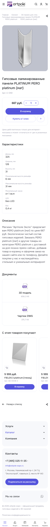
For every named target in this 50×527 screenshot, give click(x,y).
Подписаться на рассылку (22, 481)
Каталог (10, 432)
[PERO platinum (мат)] (25, 48)
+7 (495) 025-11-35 (16, 460)
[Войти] (41, 4)
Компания (11, 438)
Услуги (9, 426)
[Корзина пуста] (46, 4)
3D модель (25, 292)
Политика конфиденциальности (16, 515)
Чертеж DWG (25, 316)
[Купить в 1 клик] (7, 368)
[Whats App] (42, 496)
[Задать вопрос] (41, 119)
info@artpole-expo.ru (14, 465)
